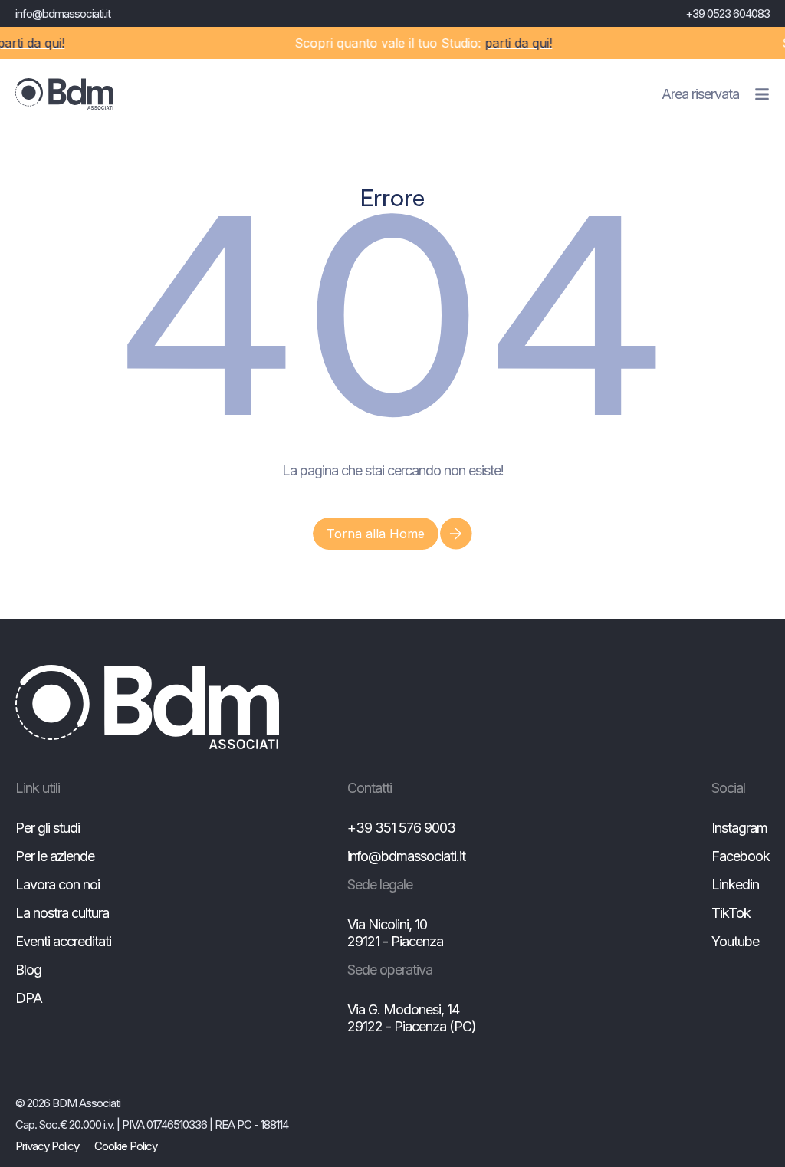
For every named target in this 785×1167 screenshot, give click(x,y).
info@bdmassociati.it (62, 13)
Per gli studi (47, 828)
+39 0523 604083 (727, 13)
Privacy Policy (47, 1146)
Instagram (739, 828)
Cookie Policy (125, 1146)
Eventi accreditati (63, 941)
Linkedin (735, 884)
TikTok (731, 913)
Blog (28, 970)
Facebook (740, 856)
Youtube (735, 941)
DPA (28, 998)
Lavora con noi (57, 884)
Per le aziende (54, 856)
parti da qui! (510, 43)
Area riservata (700, 94)
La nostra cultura (62, 913)
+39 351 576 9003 (401, 828)
